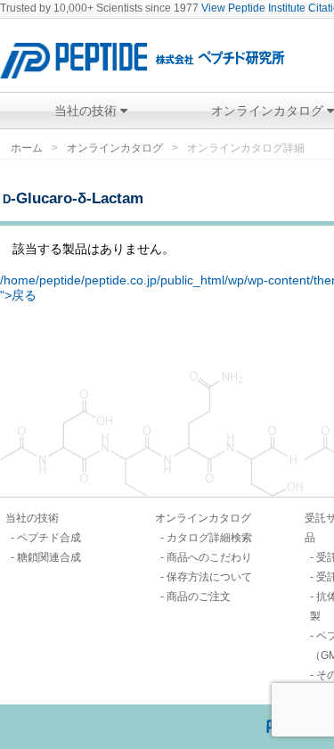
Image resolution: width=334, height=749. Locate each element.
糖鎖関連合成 (49, 557)
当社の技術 (87, 110)
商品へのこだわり (209, 557)
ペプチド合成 (49, 537)
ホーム (27, 148)
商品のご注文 (199, 596)
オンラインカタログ (115, 148)
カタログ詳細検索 (209, 537)
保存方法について (209, 577)
